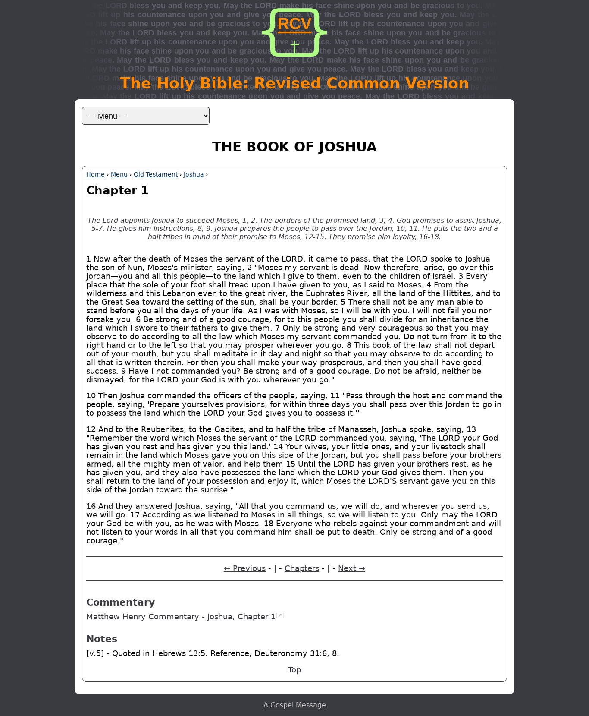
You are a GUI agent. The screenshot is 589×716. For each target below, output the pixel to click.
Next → (351, 568)
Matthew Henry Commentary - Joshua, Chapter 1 (181, 616)
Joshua (194, 174)
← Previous (245, 568)
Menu (119, 174)
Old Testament (156, 174)
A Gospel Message (294, 705)
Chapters (302, 568)
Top (294, 670)
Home (95, 174)
